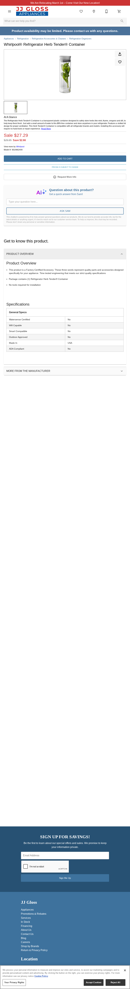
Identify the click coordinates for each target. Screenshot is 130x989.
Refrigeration (23, 38)
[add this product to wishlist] (120, 62)
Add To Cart (65, 158)
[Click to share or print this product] (120, 54)
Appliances (9, 38)
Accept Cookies (93, 982)
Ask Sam (65, 211)
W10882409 (17, 150)
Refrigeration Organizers (80, 38)
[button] (9, 11)
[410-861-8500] (106, 11)
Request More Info (67, 177)
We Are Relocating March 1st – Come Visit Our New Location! (65, 2)
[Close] (124, 970)
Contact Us (27, 934)
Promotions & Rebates (33, 913)
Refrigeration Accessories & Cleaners (49, 38)
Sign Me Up (65, 878)
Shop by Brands (30, 946)
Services (26, 918)
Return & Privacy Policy (34, 950)
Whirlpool (20, 147)
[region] (65, 977)
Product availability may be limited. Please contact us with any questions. (65, 31)
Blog (23, 938)
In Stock (25, 922)
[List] (81, 11)
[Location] (94, 11)
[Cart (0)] (119, 11)
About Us (26, 930)
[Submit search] (122, 21)
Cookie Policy (41, 976)
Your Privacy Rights (14, 982)
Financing (26, 926)
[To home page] (32, 11)
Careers (25, 942)
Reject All (115, 982)
